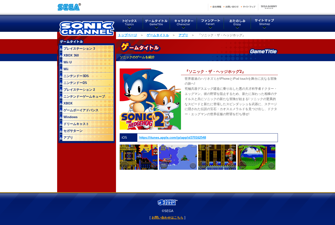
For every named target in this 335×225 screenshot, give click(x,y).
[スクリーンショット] (139, 168)
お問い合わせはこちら (167, 217)
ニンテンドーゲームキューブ (84, 96)
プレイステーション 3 (79, 48)
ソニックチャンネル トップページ (86, 27)
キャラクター (183, 23)
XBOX (68, 103)
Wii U (68, 62)
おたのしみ (237, 23)
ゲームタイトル (156, 23)
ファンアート (210, 23)
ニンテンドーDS (75, 83)
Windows (70, 117)
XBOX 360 (71, 55)
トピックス (129, 23)
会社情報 (216, 7)
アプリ (183, 35)
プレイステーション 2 (79, 89)
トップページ (127, 35)
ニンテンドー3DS (76, 76)
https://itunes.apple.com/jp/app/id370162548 (172, 137)
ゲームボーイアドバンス (81, 110)
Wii (66, 69)
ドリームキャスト (76, 124)
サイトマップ (248, 7)
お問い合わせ (231, 7)
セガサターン (73, 131)
